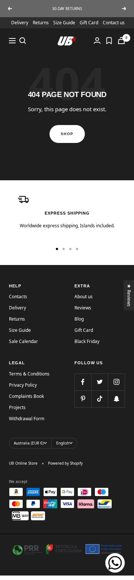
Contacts (18, 296)
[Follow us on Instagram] (116, 382)
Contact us (114, 22)
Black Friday (86, 341)
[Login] (97, 40)
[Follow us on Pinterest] (82, 398)
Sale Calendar (23, 341)
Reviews (82, 308)
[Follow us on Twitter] (99, 382)
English (62, 443)
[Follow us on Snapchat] (116, 398)
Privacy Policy (23, 385)
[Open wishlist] (109, 41)
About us (83, 296)
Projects (17, 407)
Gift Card (89, 22)
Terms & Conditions (29, 374)
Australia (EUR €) (29, 443)
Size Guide (64, 22)
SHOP (67, 134)
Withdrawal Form (26, 418)
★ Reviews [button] (129, 295)
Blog (79, 319)
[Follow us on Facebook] (82, 382)
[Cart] (121, 40)
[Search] (22, 40)
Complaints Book (26, 396)
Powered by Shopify (65, 463)
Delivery (19, 22)
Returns (41, 22)
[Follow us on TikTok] (99, 398)
